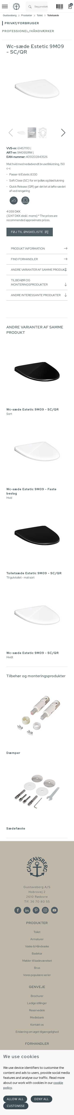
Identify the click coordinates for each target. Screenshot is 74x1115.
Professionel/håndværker (28, 31)
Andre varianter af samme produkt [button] (39, 270)
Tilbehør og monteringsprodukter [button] (29, 282)
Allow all (15, 1099)
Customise (16, 1106)
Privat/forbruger (22, 23)
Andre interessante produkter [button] (36, 295)
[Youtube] (54, 910)
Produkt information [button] (28, 248)
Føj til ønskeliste (27, 232)
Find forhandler (24, 259)
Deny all (41, 1099)
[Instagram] (45, 910)
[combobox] (41, 6)
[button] (63, 133)
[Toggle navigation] (4, 6)
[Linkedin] (27, 910)
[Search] (30, 6)
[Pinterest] (36, 910)
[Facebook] (17, 910)
